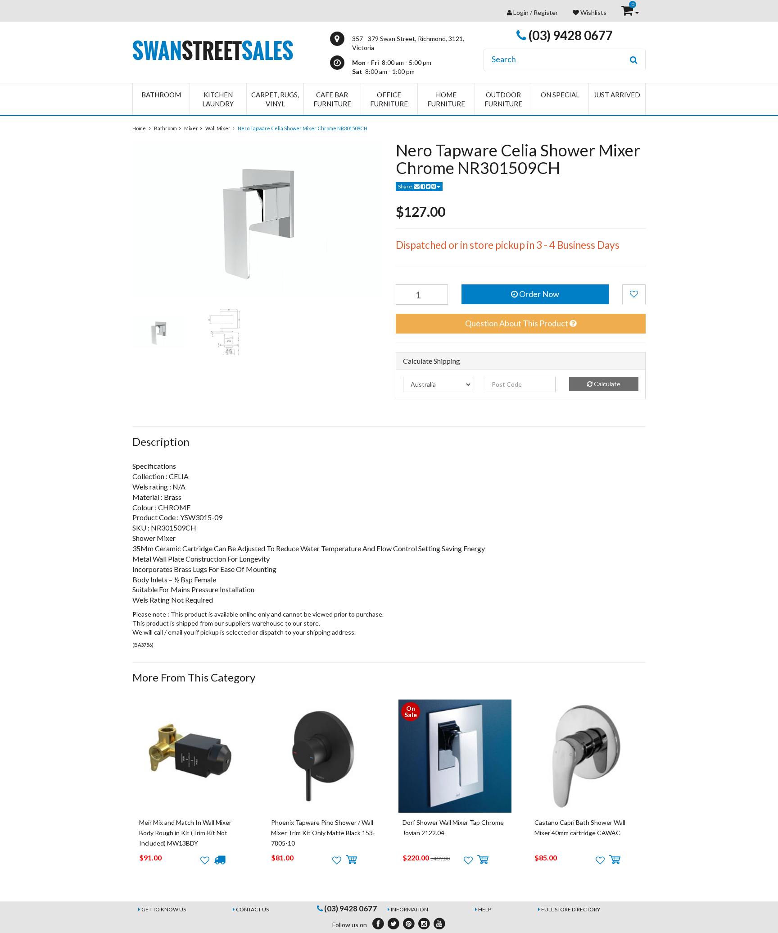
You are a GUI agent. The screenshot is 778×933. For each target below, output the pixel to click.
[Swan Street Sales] (212, 49)
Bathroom (161, 95)
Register (546, 12)
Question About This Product (517, 323)
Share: (406, 186)
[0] (627, 12)
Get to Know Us (163, 909)
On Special (560, 95)
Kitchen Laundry (218, 99)
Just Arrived (617, 95)
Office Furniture (389, 99)
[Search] (633, 60)
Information (409, 909)
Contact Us (252, 909)
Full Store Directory (570, 909)
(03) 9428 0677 (569, 35)
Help (484, 909)
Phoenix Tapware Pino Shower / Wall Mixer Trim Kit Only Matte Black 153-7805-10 (323, 833)
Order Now (538, 294)
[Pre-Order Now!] (219, 860)
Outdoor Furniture (503, 99)
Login (521, 12)
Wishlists (592, 12)
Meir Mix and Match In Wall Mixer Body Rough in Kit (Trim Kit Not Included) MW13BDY (185, 833)
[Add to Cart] (351, 860)
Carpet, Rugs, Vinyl (275, 99)
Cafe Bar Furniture (332, 99)
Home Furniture (446, 99)
